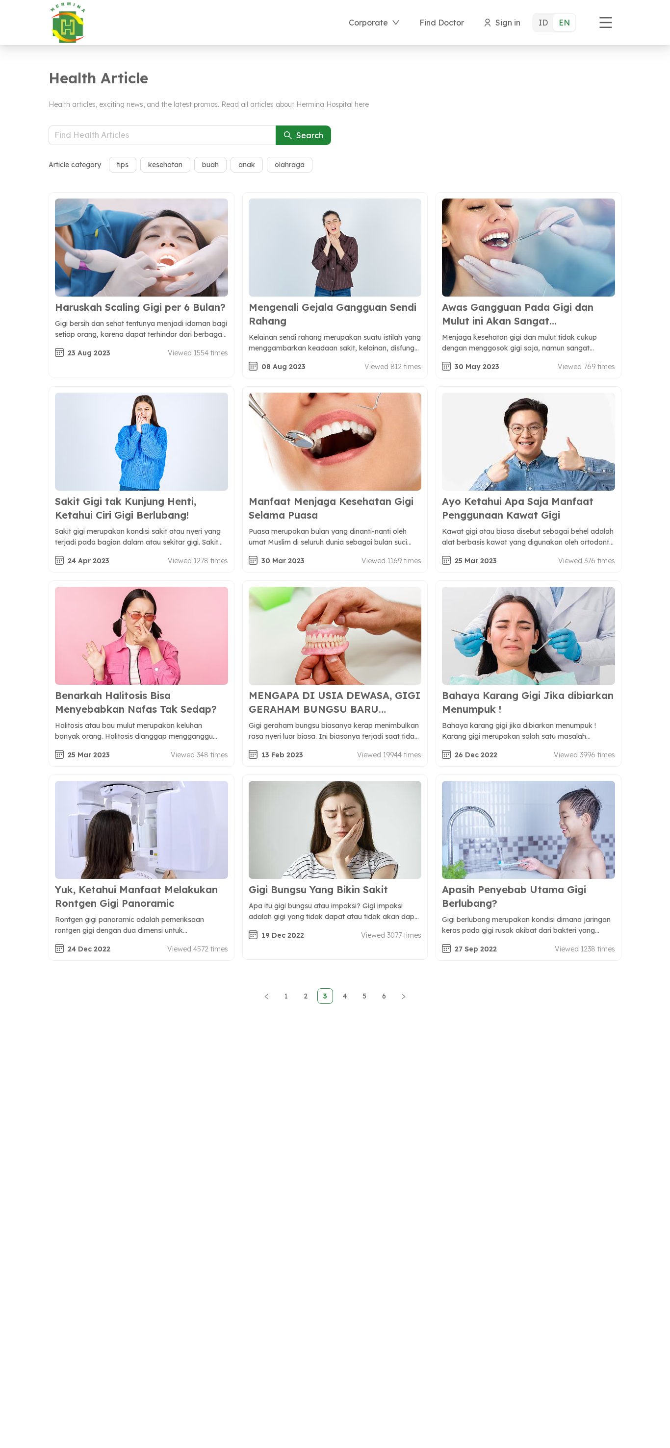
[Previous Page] (266, 996)
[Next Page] (404, 996)
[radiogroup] (554, 22)
